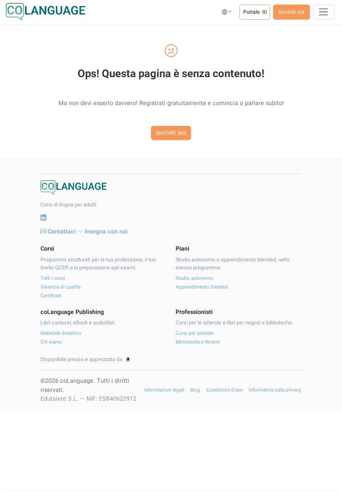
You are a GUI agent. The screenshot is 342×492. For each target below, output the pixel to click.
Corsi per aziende (195, 333)
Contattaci (62, 231)
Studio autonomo (194, 278)
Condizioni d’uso (224, 390)
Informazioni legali (164, 390)
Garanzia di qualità (60, 287)
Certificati (50, 295)
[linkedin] (43, 218)
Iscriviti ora (291, 12)
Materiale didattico (60, 333)
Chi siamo (51, 342)
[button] (226, 12)
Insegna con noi (106, 231)
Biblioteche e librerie (198, 342)
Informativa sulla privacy (275, 390)
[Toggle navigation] (323, 12)
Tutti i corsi (52, 278)
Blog (195, 390)
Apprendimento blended (202, 287)
